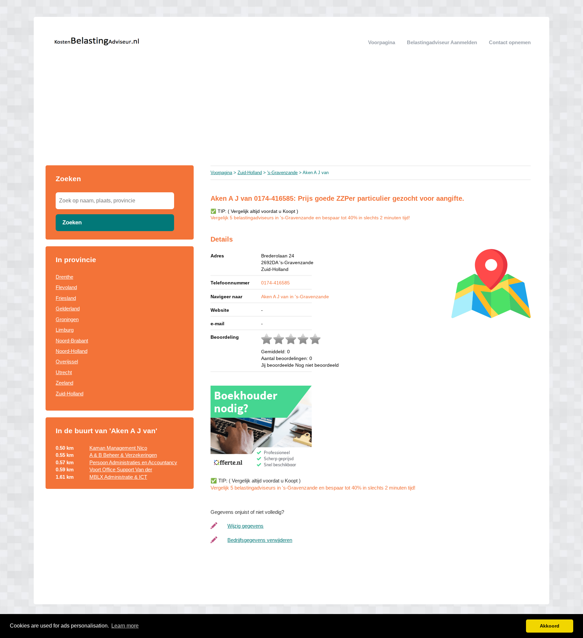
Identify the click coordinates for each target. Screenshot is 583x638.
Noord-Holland (71, 351)
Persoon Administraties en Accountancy (133, 462)
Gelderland (68, 308)
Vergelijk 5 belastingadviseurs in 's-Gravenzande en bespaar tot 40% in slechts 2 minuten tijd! (310, 217)
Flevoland (66, 287)
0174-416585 (275, 282)
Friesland (66, 298)
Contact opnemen (510, 42)
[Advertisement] (291, 114)
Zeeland (64, 383)
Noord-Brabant (72, 340)
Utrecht (64, 372)
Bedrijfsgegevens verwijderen (259, 540)
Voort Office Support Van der (120, 469)
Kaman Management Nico (118, 448)
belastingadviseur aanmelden (442, 42)
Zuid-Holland (69, 393)
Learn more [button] (125, 626)
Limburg (65, 330)
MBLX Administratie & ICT (118, 477)
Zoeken (72, 222)
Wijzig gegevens (245, 526)
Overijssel (67, 361)
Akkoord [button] (549, 626)
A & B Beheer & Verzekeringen (123, 455)
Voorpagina (381, 42)
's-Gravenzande (282, 172)
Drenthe (64, 277)
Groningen (67, 319)
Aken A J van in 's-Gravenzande (295, 296)
